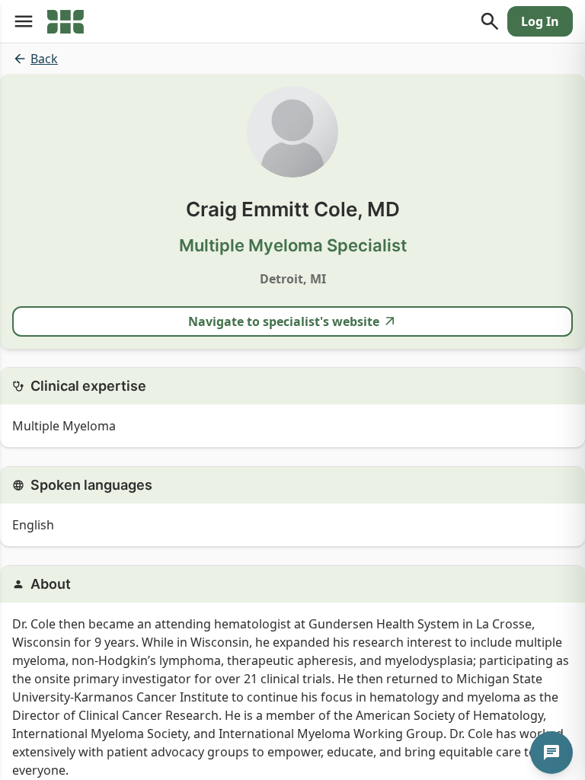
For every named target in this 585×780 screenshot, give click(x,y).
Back (44, 58)
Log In (540, 21)
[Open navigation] (23, 21)
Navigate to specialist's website (283, 321)
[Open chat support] (551, 752)
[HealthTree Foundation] (65, 21)
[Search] (489, 21)
